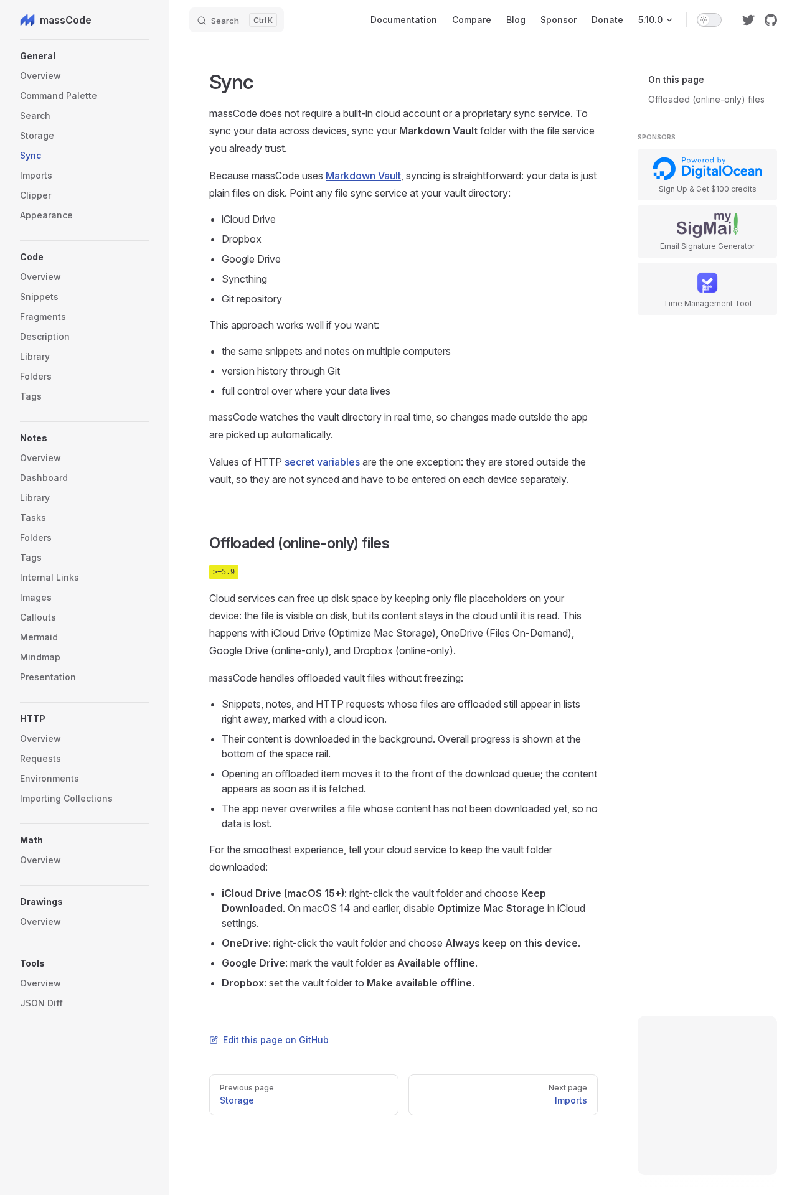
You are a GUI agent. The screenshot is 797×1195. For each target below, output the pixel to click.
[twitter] (748, 20)
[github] (771, 20)
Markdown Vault (363, 175)
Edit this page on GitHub (276, 1039)
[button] (84, 56)
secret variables (322, 462)
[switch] (709, 20)
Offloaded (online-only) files (706, 99)
